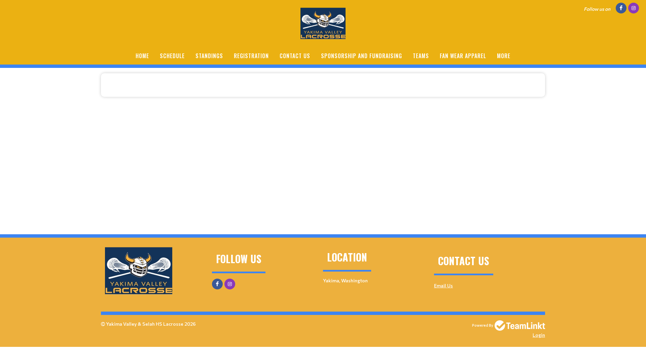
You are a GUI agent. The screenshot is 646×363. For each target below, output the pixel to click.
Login (539, 335)
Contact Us (295, 56)
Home (142, 56)
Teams (421, 56)
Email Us (443, 285)
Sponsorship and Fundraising (361, 56)
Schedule (172, 56)
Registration (251, 56)
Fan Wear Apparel (463, 56)
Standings (209, 56)
